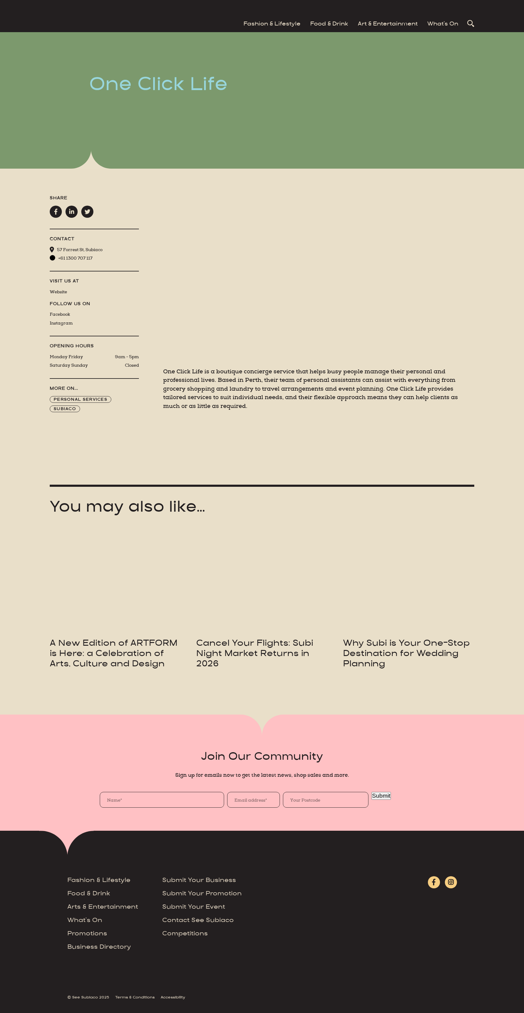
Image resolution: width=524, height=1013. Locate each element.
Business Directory (99, 947)
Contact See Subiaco (198, 921)
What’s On (442, 24)
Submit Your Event (193, 907)
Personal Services (80, 400)
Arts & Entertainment (102, 907)
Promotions (87, 934)
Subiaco (65, 409)
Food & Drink (329, 24)
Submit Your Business (199, 880)
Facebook (60, 314)
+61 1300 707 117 (75, 258)
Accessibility (173, 997)
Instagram (61, 323)
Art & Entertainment (388, 24)
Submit (381, 796)
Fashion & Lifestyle (272, 24)
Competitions (185, 934)
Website (58, 291)
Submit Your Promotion (202, 894)
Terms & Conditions (135, 997)
